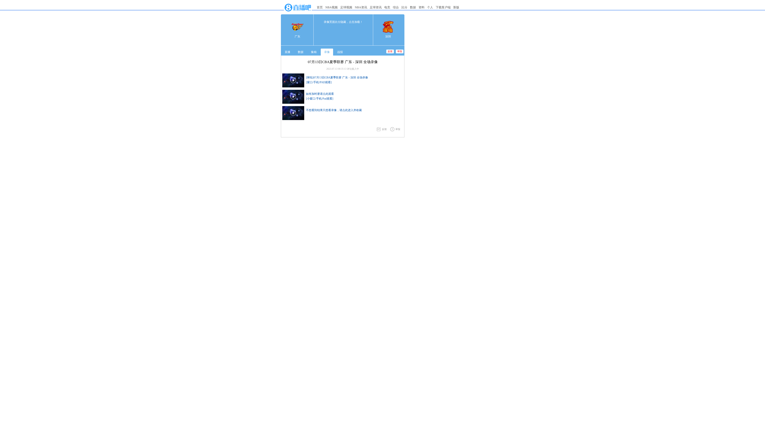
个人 (430, 7)
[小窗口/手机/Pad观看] (319, 98)
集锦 (314, 52)
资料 (422, 7)
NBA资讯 (361, 7)
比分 (404, 7)
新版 (456, 7)
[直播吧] (298, 12)
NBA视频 (331, 7)
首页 (320, 7)
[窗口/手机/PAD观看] (319, 82)
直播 (287, 52)
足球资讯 (376, 7)
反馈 (390, 51)
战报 (340, 52)
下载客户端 (443, 7)
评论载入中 (353, 68)
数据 (413, 7)
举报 (399, 51)
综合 (396, 7)
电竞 (387, 7)
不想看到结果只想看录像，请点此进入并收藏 (334, 110)
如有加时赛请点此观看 (320, 93)
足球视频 (346, 7)
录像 (327, 52)
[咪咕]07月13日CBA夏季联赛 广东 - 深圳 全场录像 (337, 77)
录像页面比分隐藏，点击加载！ (343, 22)
